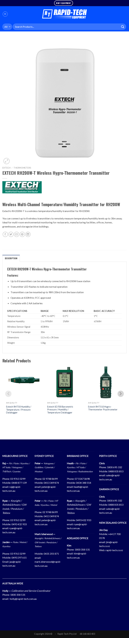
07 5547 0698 (82, 478)
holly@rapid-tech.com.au (23, 598)
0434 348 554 (83, 482)
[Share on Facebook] (5, 234)
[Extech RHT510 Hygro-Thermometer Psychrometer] (105, 382)
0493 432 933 (19, 524)
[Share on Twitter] (11, 234)
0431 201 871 (51, 553)
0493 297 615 (19, 557)
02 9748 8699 (50, 478)
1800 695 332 (114, 467)
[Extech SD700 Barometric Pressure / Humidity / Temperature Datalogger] (64, 382)
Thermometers (22, 167)
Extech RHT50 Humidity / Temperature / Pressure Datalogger (18, 409)
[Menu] (5, 14)
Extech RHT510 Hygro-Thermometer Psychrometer (103, 408)
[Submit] (122, 26)
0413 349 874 (51, 482)
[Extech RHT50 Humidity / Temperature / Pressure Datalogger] (23, 382)
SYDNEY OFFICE (44, 455)
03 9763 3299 (17, 478)
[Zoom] (6, 161)
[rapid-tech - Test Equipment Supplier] (64, 14)
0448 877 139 (19, 482)
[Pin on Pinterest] (22, 234)
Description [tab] (11, 258)
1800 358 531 (82, 549)
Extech (6, 167)
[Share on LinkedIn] (28, 234)
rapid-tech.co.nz (114, 550)
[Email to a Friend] (16, 234)
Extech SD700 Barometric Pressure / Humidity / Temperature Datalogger (60, 409)
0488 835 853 (115, 471)
